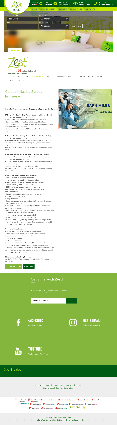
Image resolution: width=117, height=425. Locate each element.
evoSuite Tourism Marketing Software (49, 420)
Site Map (69, 385)
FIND (48, 4)
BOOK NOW (76, 26)
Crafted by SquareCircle (75, 420)
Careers (79, 385)
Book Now (28, 266)
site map (49, 418)
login (69, 418)
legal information (60, 418)
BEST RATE (64, 4)
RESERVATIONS (106, 4)
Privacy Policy (58, 385)
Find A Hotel (15, 50)
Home (11, 76)
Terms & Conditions (42, 385)
